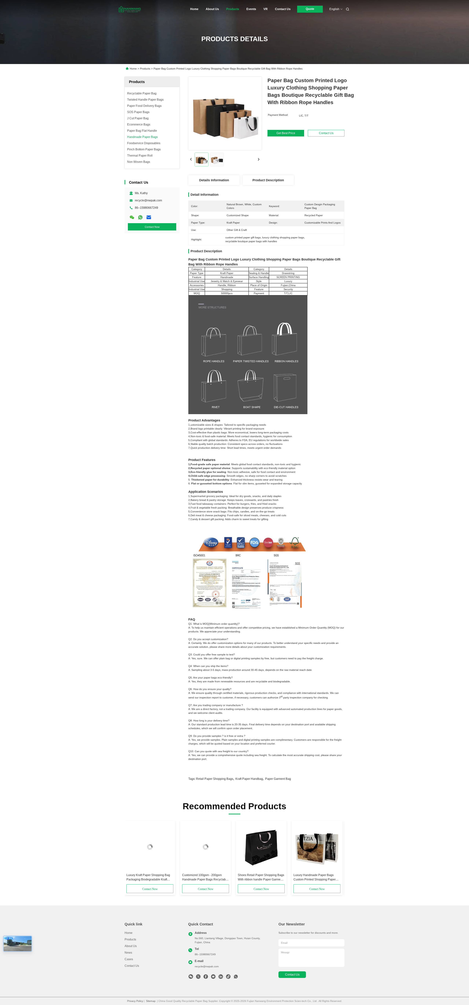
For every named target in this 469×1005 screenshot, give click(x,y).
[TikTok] (228, 977)
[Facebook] (205, 977)
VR (265, 9)
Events (251, 9)
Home (194, 9)
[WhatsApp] (140, 217)
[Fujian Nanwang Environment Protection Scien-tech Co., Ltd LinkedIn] (220, 977)
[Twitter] (198, 977)
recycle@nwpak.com (148, 200)
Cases (129, 959)
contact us (292, 974)
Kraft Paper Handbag (249, 778)
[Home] (130, 9)
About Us (212, 9)
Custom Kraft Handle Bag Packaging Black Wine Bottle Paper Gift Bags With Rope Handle (149, 877)
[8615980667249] (235, 977)
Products (232, 9)
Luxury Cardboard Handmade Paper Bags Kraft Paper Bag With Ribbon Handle (204, 877)
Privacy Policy (135, 1001)
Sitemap (151, 1001)
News (128, 952)
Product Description (268, 180)
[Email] (149, 217)
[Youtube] (213, 977)
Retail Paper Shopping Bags (214, 778)
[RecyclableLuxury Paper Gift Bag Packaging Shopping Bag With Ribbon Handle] (261, 846)
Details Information (214, 180)
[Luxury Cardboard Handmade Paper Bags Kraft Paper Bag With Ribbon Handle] (205, 846)
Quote (310, 8)
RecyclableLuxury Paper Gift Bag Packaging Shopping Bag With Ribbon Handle (259, 877)
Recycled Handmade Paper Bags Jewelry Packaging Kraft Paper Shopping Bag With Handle (315, 877)
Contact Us (283, 9)
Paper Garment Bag (278, 778)
